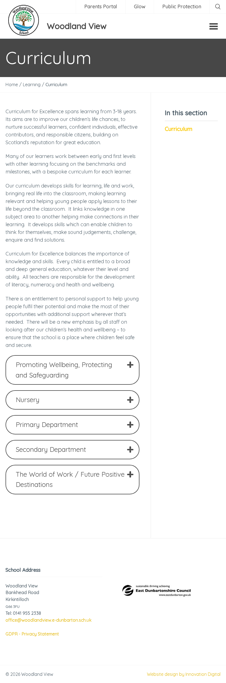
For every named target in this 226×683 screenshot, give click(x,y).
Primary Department (47, 424)
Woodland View (77, 26)
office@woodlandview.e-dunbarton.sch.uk (49, 620)
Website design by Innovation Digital (183, 674)
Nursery (27, 399)
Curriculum (178, 128)
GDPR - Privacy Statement (32, 634)
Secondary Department (51, 449)
